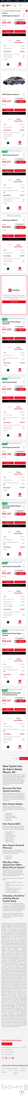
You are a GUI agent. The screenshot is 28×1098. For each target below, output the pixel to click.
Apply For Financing (16, 1069)
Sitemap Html (18, 1086)
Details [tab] (10, 40)
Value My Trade (16, 1073)
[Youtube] (12, 1058)
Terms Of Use (10, 1087)
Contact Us (7, 1044)
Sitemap (13, 1086)
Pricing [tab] (18, 40)
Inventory (4, 1065)
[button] (24, 16)
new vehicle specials (16, 888)
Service (11, 1065)
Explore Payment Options (8, 31)
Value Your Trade (21, 31)
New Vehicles (4, 1068)
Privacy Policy (6, 1086)
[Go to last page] (16, 758)
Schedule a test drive (7, 905)
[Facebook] (3, 1058)
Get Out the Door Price (15, 34)
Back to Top (23, 758)
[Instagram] (6, 1058)
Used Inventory (3, 1071)
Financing (17, 1065)
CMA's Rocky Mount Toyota (2, 1087)
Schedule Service (10, 1069)
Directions (23, 1070)
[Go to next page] (13, 758)
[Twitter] (9, 1058)
